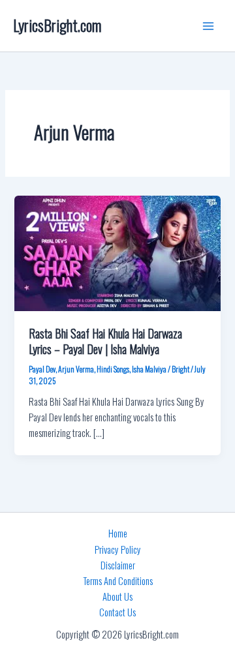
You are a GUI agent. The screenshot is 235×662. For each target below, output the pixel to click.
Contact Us (117, 612)
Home (117, 533)
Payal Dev (42, 368)
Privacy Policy (118, 549)
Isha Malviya (149, 368)
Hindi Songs (113, 368)
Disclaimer (118, 565)
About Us (117, 596)
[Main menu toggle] (208, 26)
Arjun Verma (76, 368)
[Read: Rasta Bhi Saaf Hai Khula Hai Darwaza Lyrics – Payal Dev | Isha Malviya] (117, 252)
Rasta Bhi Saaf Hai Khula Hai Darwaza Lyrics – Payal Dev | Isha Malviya (105, 340)
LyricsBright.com (57, 25)
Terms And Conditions (118, 581)
